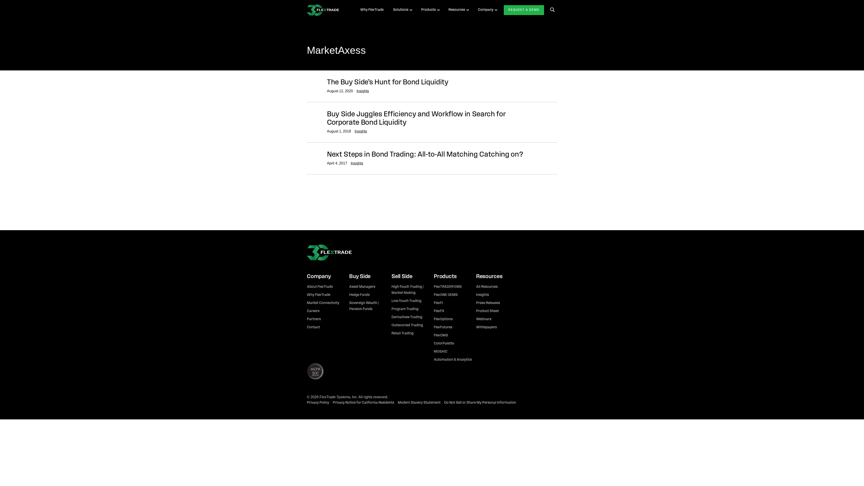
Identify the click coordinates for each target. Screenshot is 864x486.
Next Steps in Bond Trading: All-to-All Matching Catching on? (425, 154)
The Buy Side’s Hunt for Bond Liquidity (387, 82)
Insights (363, 91)
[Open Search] (552, 10)
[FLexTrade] (327, 10)
